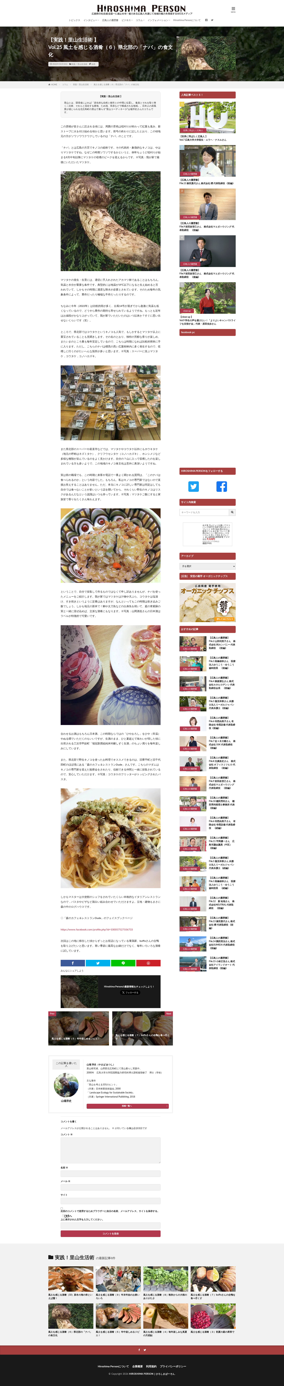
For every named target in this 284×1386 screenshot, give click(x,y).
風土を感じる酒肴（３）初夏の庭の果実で (212, 1332)
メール (65, 1181)
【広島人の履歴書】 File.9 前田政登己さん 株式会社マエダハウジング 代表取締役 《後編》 (206, 273)
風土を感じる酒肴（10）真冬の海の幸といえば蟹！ (70, 1297)
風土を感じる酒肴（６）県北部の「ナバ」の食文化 (116, 84)
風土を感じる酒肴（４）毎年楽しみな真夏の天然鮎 (165, 1334)
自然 (93, 64)
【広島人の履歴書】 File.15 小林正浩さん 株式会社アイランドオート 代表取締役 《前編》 (222, 963)
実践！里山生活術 (79, 64)
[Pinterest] (148, 963)
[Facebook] (73, 963)
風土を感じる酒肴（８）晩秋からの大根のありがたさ (165, 1297)
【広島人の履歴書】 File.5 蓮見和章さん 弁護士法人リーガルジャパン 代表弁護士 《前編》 (221, 703)
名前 (64, 1168)
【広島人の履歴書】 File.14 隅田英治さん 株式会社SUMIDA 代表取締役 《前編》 (222, 943)
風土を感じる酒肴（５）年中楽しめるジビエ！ (118, 1334)
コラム (139, 20)
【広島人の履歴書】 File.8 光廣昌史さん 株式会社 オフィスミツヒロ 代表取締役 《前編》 (222, 763)
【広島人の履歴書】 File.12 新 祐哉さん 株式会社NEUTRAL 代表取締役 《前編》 (222, 903)
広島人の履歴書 (110, 20)
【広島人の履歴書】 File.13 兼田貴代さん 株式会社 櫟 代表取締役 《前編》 (207, 182)
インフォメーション (158, 20)
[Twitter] (98, 963)
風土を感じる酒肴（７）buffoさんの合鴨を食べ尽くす (213, 1297)
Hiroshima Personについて (187, 20)
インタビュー (90, 20)
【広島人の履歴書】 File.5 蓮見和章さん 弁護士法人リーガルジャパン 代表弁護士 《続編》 (221, 863)
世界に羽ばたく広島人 (193, 130)
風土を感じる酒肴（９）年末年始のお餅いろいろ (118, 1297)
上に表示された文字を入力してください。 (82, 1219)
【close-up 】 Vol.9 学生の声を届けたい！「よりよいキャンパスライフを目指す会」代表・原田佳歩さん (207, 320)
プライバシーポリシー (173, 1366)
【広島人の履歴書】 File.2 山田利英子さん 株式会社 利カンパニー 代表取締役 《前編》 (222, 643)
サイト (64, 1195)
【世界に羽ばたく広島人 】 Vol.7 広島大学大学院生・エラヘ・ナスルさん (202, 138)
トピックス (74, 20)
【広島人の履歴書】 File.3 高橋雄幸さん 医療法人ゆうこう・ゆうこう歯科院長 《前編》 (222, 663)
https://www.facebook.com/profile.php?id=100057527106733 (97, 929)
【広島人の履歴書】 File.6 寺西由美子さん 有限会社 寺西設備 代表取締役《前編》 (222, 723)
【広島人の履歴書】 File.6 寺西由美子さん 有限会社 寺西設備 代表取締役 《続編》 (222, 823)
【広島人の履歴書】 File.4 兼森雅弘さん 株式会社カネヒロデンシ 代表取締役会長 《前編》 (222, 683)
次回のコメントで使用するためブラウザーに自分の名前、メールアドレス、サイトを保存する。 (110, 1211)
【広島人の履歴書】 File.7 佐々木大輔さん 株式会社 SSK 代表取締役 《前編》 (222, 743)
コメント (67, 1134)
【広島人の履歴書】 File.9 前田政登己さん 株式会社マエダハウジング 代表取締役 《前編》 (206, 226)
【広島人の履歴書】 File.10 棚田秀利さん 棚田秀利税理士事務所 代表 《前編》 (222, 803)
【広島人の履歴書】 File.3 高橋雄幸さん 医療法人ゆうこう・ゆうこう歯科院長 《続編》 (222, 883)
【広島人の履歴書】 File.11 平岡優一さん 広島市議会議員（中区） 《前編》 (222, 843)
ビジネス (126, 20)
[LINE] (123, 963)
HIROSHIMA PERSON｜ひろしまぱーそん (152, 1374)
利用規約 (151, 1366)
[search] (232, 512)
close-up (187, 311)
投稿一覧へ (127, 1106)
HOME (54, 85)
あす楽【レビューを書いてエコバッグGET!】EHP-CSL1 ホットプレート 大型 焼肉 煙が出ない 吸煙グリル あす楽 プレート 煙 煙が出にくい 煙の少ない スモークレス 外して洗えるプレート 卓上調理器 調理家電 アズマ (216, 531)
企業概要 (137, 1366)
